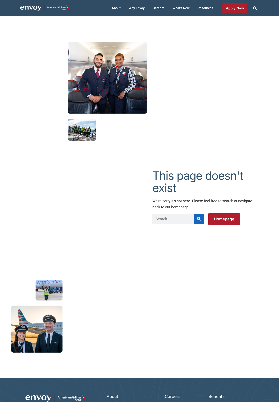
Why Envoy (137, 8)
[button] (254, 8)
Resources (205, 8)
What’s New (181, 8)
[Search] (199, 219)
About (116, 8)
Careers (158, 8)
